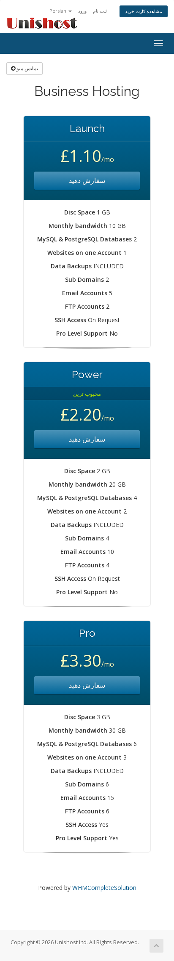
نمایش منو (26, 68)
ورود (82, 11)
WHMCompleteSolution (104, 888)
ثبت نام (100, 11)
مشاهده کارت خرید (143, 11)
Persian (58, 11)
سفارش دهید (87, 180)
